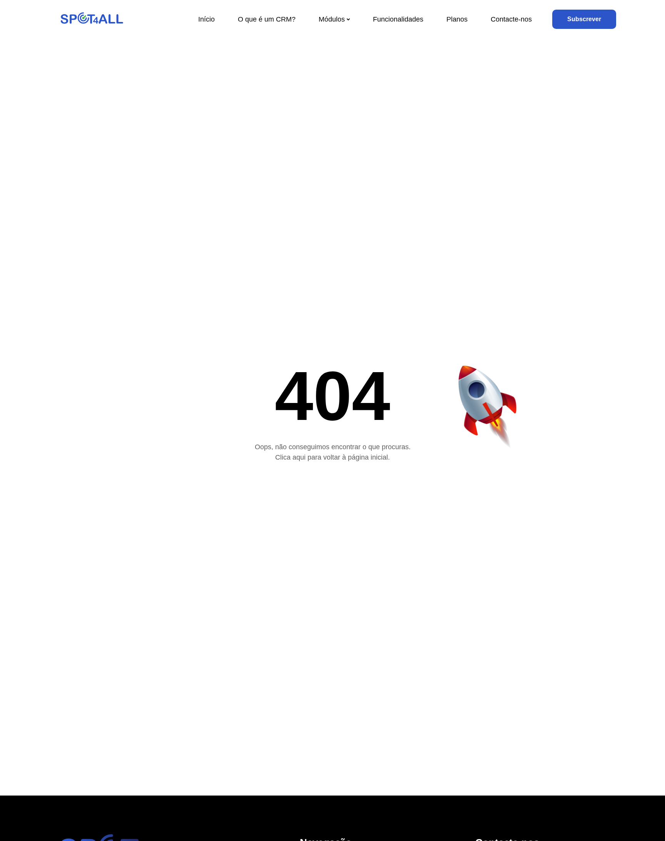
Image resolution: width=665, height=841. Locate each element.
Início (206, 19)
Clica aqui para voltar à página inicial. (332, 457)
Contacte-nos (511, 19)
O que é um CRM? (267, 19)
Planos (457, 19)
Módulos (332, 19)
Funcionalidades (398, 19)
